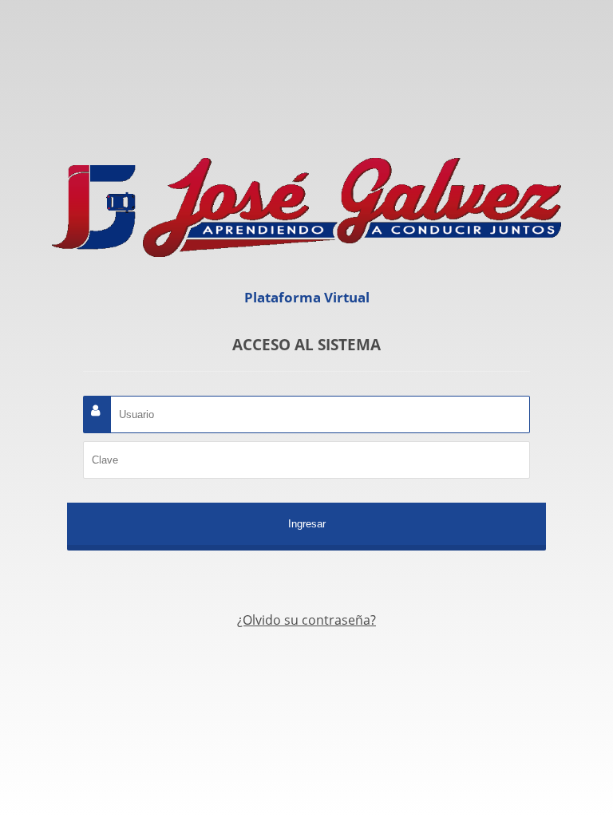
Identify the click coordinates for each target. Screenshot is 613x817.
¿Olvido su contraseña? (306, 620)
